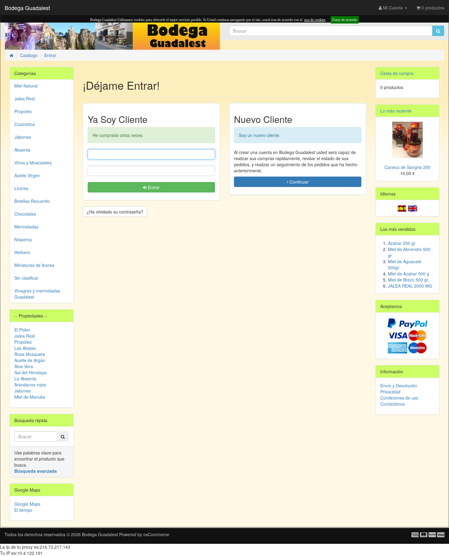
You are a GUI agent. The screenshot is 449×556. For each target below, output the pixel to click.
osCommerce (156, 534)
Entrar (153, 187)
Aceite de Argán (29, 360)
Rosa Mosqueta (29, 354)
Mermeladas (26, 227)
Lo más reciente (395, 111)
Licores (21, 188)
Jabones (22, 137)
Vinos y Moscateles (33, 163)
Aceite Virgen (27, 175)
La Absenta (25, 378)
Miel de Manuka (29, 397)
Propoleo (23, 111)
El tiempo (23, 510)
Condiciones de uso (399, 398)
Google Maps (27, 504)
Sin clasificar (26, 278)
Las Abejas (25, 348)
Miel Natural (26, 86)
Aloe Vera (23, 366)
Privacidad (390, 392)
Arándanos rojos (30, 385)
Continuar (298, 182)
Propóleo (23, 342)
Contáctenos (392, 404)
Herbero (22, 252)
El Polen (22, 330)
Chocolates (25, 214)
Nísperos (23, 239)
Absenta (22, 150)
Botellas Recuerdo (32, 201)
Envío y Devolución (398, 385)
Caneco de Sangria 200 (407, 167)
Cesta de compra (397, 73)
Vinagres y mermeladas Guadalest (37, 294)
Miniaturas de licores (34, 265)
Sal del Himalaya (30, 372)
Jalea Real (24, 98)
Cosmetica (24, 124)
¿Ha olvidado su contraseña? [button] (115, 212)
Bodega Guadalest (27, 8)
